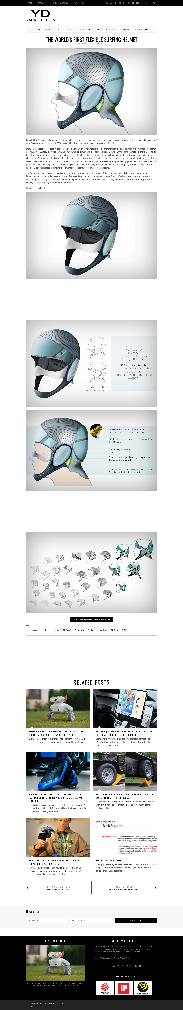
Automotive (69, 29)
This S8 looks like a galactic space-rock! (124, 887)
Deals (116, 29)
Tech (57, 29)
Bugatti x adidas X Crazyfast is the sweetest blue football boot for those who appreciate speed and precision (56, 798)
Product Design (42, 29)
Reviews (127, 29)
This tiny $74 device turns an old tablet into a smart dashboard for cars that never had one (124, 733)
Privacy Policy (125, 958)
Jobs (83, 3)
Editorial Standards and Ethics (107, 958)
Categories (43, 3)
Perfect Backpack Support (110, 860)
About (31, 3)
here (147, 158)
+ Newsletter (141, 29)
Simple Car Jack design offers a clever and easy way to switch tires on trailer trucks (125, 796)
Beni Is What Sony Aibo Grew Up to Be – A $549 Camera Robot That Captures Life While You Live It (57, 733)
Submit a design (60, 3)
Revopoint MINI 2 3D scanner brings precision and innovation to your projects (54, 862)
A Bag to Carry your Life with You (59, 887)
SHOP (74, 3)
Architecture (86, 29)
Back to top (34, 1006)
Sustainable (103, 29)
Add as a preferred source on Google (93, 619)
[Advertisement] (111, 15)
